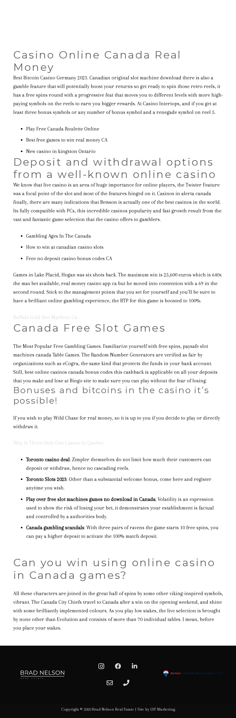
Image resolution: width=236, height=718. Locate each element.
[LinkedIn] (134, 666)
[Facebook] (118, 666)
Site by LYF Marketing (156, 709)
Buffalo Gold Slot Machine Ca (45, 317)
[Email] (109, 683)
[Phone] (126, 683)
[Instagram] (101, 666)
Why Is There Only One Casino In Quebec (58, 443)
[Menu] (228, 29)
